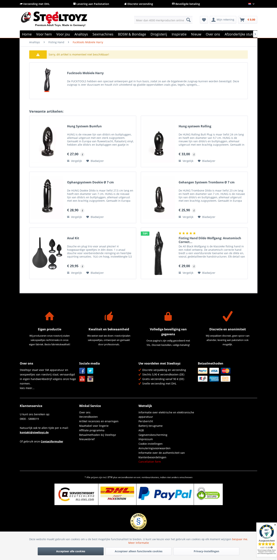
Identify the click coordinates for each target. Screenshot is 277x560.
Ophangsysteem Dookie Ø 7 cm (90, 182)
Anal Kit (73, 238)
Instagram (90, 379)
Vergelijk (76, 161)
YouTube (82, 379)
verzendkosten (125, 477)
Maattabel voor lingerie (94, 426)
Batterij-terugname (150, 426)
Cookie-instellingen (150, 443)
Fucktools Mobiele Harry (85, 73)
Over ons (84, 412)
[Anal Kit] (47, 253)
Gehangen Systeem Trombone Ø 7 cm (207, 182)
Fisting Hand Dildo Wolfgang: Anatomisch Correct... (210, 240)
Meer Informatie (138, 543)
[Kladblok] (204, 20)
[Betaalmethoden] (226, 375)
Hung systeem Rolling (195, 126)
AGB (141, 430)
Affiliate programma (91, 430)
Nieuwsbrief (87, 439)
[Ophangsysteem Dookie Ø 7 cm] (47, 197)
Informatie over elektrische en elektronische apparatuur (166, 415)
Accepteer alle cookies (70, 551)
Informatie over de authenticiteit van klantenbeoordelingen (161, 455)
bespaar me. (240, 539)
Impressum (145, 439)
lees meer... (27, 388)
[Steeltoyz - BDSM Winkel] (60, 20)
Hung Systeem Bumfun (84, 126)
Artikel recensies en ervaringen (99, 421)
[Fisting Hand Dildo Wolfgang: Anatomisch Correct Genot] (159, 253)
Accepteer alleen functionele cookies (138, 551)
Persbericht (145, 421)
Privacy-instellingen (206, 551)
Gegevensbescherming (152, 435)
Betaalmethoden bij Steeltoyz (97, 435)
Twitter (90, 371)
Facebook (82, 371)
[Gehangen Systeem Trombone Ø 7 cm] (159, 197)
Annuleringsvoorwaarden (154, 448)
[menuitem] (163, 20)
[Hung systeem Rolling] (159, 141)
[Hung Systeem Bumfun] (47, 141)
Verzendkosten (88, 416)
